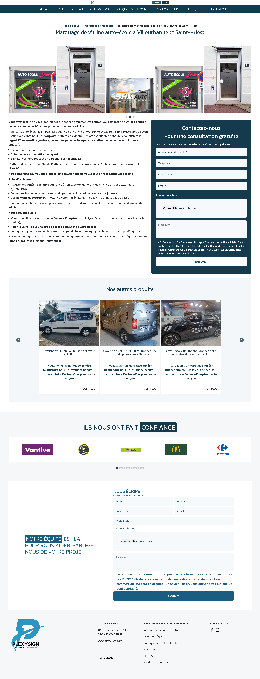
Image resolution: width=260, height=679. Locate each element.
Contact (166, 2)
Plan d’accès (105, 657)
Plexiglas (41, 9)
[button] (126, 117)
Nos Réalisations (215, 9)
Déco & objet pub (166, 9)
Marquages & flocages (99, 26)
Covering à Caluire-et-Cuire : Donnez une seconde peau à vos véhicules (130, 353)
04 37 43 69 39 (156, 2)
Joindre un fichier (166, 195)
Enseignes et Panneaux (68, 9)
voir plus (89, 389)
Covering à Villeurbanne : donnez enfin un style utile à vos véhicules (191, 353)
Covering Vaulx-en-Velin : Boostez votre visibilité (69, 353)
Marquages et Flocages (133, 9)
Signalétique (191, 9)
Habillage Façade (100, 9)
